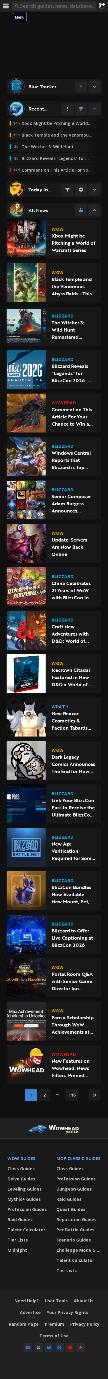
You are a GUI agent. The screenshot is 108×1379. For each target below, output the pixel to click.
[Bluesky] (48, 1347)
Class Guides (21, 1168)
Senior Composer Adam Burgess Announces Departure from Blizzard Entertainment (71, 503)
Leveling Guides (25, 1189)
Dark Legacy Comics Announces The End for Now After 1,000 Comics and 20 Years (73, 764)
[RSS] (80, 1347)
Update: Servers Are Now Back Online (69, 547)
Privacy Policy (85, 1324)
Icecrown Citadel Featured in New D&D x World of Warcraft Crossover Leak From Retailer (73, 677)
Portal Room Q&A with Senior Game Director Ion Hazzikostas (72, 981)
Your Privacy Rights (67, 1312)
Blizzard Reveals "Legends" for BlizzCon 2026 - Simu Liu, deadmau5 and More (70, 373)
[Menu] (6, 6)
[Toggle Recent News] (94, 109)
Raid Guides (20, 1219)
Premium (54, 1324)
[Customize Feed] (81, 109)
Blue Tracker (42, 86)
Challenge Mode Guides (79, 1250)
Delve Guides (21, 1179)
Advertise (30, 1312)
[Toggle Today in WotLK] (94, 190)
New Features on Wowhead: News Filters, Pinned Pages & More (71, 1068)
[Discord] (27, 1347)
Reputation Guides (76, 1219)
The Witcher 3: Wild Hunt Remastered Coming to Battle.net (68, 330)
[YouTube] (69, 1347)
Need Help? (26, 1301)
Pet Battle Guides (75, 1230)
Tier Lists (18, 1240)
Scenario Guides (73, 1240)
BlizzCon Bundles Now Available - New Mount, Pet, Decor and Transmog (71, 894)
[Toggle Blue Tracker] (94, 87)
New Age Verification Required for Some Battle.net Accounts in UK (73, 851)
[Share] (102, 6)
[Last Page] (94, 1095)
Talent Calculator (26, 1230)
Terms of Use (54, 1336)
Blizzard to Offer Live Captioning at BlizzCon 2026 (72, 938)
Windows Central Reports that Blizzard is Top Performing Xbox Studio (71, 460)
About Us (84, 1301)
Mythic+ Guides (24, 1199)
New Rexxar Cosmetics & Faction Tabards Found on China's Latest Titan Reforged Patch (71, 720)
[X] (38, 1347)
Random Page (24, 1324)
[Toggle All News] (94, 210)
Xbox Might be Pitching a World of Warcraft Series (73, 243)
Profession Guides (27, 1209)
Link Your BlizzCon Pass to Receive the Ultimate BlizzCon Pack (73, 807)
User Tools (56, 1301)
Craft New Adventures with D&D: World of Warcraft (70, 634)
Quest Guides (71, 1209)
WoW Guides (21, 1158)
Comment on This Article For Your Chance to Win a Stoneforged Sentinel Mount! (72, 416)
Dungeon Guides (74, 1189)
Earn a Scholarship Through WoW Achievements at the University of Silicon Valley (73, 1024)
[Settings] (81, 190)
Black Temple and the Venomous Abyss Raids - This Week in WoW (72, 286)
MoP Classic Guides (78, 1158)
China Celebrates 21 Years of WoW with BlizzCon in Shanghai (71, 590)
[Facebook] (59, 1347)
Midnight (17, 1250)
